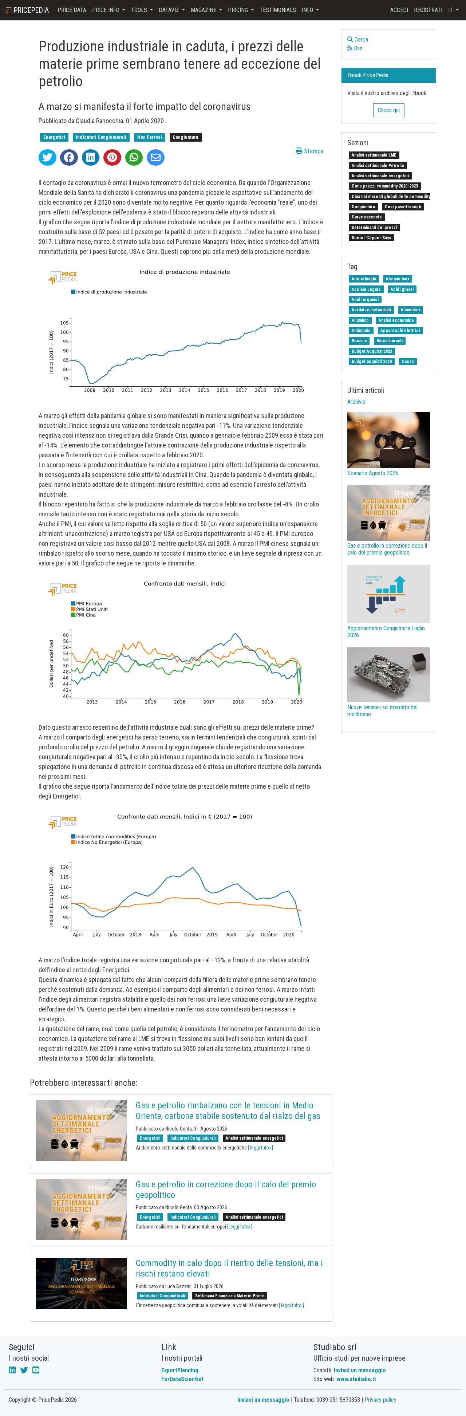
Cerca (360, 39)
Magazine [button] (204, 10)
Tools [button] (140, 10)
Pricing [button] (238, 10)
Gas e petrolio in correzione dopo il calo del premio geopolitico (387, 549)
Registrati (428, 10)
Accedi (399, 10)
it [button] (451, 10)
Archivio (356, 401)
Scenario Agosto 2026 (372, 473)
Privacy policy (380, 1399)
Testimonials (278, 10)
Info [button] (308, 10)
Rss (357, 48)
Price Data (72, 10)
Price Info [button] (106, 10)
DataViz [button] (170, 10)
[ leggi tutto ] (260, 1148)
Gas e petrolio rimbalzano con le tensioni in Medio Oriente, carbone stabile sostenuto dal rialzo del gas (228, 1110)
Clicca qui (389, 110)
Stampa (313, 151)
